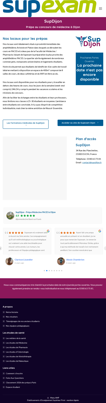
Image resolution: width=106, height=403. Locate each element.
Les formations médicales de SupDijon (26, 123)
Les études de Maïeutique (17, 361)
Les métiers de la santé (16, 338)
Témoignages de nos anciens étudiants (23, 321)
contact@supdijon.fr (92, 162)
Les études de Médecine (16, 343)
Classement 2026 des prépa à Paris (21, 382)
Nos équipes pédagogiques (17, 326)
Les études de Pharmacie (17, 347)
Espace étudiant (13, 387)
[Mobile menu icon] (100, 8)
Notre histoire (12, 312)
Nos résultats (12, 316)
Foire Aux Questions (15, 378)
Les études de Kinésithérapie (18, 356)
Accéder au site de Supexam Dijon (79, 123)
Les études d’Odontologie (17, 352)
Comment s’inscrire (14, 373)
